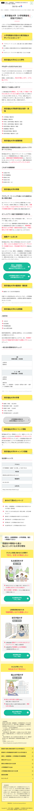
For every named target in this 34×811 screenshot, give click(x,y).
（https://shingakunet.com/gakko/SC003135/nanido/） (21, 302)
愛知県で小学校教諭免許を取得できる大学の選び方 (17, 516)
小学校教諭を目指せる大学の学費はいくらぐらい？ (17, 420)
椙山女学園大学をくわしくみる (17, 712)
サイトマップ (4, 778)
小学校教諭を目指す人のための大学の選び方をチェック (17, 276)
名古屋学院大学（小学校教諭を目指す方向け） (16, 525)
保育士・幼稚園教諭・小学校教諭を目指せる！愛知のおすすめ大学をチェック (17, 266)
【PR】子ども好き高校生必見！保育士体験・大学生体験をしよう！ (18, 512)
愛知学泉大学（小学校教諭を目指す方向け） (15, 519)
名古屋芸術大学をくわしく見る (17, 598)
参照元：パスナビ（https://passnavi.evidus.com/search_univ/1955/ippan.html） (17, 391)
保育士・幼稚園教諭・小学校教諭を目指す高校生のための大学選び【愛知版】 (16, 3)
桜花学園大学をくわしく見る (17, 655)
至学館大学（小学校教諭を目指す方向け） (15, 522)
